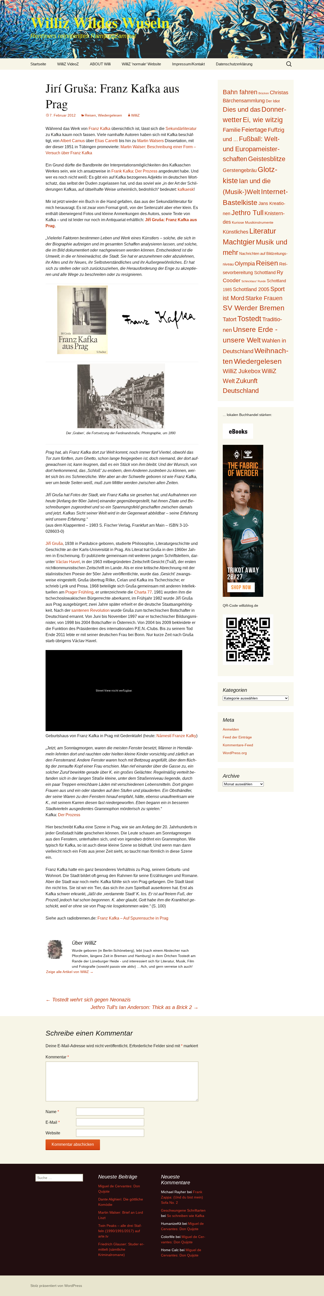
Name (52, 1112)
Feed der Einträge (237, 737)
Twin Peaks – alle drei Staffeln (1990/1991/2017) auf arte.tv (120, 1231)
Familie (231, 130)
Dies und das (241, 109)
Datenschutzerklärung (234, 64)
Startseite (38, 64)
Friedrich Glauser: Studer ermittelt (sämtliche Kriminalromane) (121, 1249)
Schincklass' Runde (253, 281)
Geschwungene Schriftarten (183, 1210)
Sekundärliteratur (181, 128)
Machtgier (239, 242)
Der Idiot (273, 101)
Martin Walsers (150, 141)
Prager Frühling (79, 592)
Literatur (262, 231)
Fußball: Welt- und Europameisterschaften (251, 148)
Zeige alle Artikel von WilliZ (69, 972)
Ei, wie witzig (263, 120)
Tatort (229, 319)
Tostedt (249, 319)
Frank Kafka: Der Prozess (134, 171)
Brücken (263, 93)
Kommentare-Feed (238, 745)
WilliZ (135, 115)
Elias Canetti (106, 141)
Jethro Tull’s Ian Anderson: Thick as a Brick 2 (144, 1007)
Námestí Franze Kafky (176, 736)
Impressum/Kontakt (188, 64)
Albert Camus (72, 141)
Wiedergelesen (110, 115)
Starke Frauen (263, 298)
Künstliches (235, 232)
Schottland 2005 (251, 289)
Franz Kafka (99, 128)
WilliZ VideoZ (68, 64)
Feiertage (254, 129)
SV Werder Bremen (254, 308)
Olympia (245, 263)
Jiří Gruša (54, 543)
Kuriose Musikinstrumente (252, 222)
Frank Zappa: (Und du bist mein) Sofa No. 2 (182, 1197)
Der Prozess (69, 815)
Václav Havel (68, 562)
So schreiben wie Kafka (185, 1216)
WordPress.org (235, 753)
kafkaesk (186, 189)
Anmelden (231, 729)
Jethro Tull (247, 213)
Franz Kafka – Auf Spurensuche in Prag (132, 918)
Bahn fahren (240, 92)
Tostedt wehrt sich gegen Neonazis (88, 999)
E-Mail (53, 1122)
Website (53, 1133)
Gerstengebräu (240, 170)
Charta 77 (143, 592)
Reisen (90, 115)
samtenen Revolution (90, 610)
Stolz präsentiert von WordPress (56, 1286)
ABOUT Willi (100, 64)
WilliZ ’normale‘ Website (141, 64)
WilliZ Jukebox (242, 371)
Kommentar (57, 1057)
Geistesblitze (266, 158)
